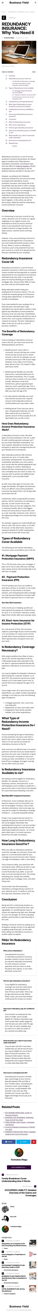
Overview (12, 76)
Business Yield (19, 2)
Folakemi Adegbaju (9, 1293)
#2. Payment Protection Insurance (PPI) (24, 95)
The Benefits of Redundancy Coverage (23, 81)
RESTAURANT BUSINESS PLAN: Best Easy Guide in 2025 (13, 1266)
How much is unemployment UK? (20, 140)
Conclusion (12, 119)
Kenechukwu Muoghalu (11, 1270)
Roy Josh (13, 1216)
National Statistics (23, 166)
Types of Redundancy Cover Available (21, 88)
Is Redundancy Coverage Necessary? (21, 102)
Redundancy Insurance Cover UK (20, 79)
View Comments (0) (18, 1167)
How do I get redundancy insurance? (21, 128)
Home (3, 12)
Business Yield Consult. (25, 1310)
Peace (12, 1206)
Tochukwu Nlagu (9, 38)
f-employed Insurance (20, 796)
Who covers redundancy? (17, 125)
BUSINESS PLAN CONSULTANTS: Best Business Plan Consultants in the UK (14, 1278)
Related (14, 146)
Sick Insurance (15, 603)
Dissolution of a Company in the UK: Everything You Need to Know (14, 1245)
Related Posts (13, 143)
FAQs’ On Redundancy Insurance (19, 122)
